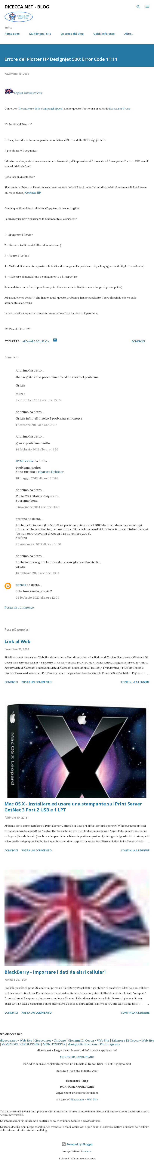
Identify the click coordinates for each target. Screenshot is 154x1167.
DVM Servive (25, 461)
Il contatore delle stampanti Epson (40, 108)
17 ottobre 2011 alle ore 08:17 (36, 425)
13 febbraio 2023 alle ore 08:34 (37, 573)
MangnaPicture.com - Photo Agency (93, 1044)
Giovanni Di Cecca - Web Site (88, 1040)
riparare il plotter (50, 472)
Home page (12, 33)
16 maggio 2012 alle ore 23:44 (37, 478)
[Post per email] (55, 341)
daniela (21, 585)
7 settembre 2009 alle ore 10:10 (38, 400)
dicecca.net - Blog (27, 7)
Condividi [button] (138, 341)
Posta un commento (19, 607)
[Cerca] (138, 7)
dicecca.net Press (119, 108)
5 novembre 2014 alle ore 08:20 (38, 507)
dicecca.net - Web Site (16, 1040)
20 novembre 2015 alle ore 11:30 (38, 544)
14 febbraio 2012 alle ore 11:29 (37, 449)
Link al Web (17, 641)
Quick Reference (104, 33)
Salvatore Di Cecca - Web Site (133, 1040)
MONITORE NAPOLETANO (21, 1044)
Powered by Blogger (79, 1144)
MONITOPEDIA (54, 1044)
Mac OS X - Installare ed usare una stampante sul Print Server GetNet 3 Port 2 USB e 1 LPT (73, 807)
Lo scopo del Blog (72, 33)
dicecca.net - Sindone (50, 1040)
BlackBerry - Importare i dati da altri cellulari (55, 972)
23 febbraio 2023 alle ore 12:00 (37, 597)
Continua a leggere (135, 682)
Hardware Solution (34, 341)
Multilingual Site (40, 33)
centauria (86, 1151)
